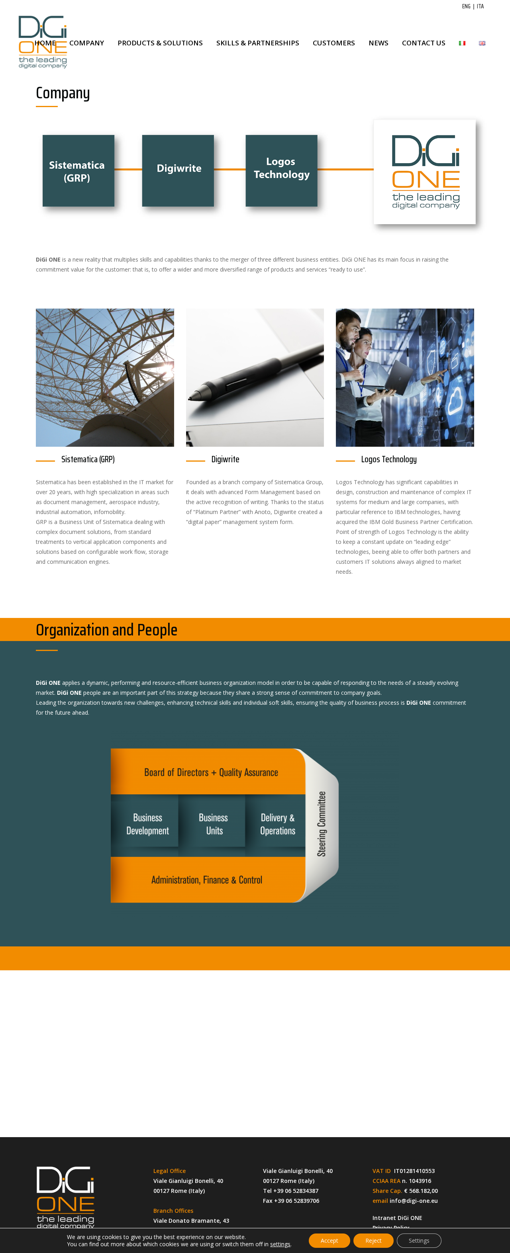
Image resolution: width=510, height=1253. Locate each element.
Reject (373, 1240)
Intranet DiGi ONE (397, 1218)
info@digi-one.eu (414, 1200)
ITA (480, 6)
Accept (329, 1240)
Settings (419, 1240)
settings (280, 1244)
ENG (466, 6)
